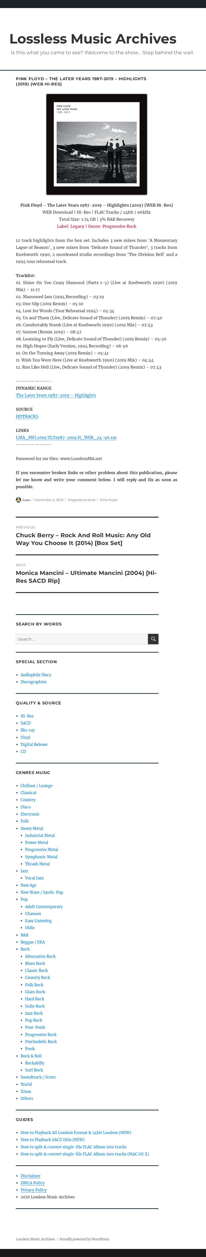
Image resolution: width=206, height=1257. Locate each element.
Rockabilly (34, 1063)
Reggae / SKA (33, 942)
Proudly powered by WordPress (84, 1239)
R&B (24, 935)
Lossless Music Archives (92, 38)
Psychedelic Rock (41, 1041)
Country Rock (37, 977)
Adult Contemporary (44, 906)
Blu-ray (28, 730)
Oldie (30, 927)
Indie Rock (35, 1006)
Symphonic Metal (41, 857)
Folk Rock (34, 984)
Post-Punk (35, 1027)
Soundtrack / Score (38, 1077)
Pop (24, 899)
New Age (28, 885)
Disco (26, 807)
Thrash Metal (37, 864)
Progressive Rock (81, 500)
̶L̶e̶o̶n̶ (26, 500)
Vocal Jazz (34, 878)
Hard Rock (34, 999)
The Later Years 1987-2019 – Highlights (56, 395)
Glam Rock (35, 992)
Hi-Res (27, 716)
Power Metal (36, 842)
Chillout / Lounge (37, 785)
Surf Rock (34, 1070)
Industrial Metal (40, 835)
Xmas (26, 1091)
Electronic (30, 814)
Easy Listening (38, 920)
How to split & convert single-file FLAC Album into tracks (73, 1147)
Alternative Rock (40, 956)
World (26, 1084)
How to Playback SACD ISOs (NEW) (53, 1139)
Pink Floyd (108, 500)
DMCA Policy (32, 1183)
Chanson (33, 913)
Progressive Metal (41, 849)
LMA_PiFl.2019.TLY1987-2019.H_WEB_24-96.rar (66, 437)
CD (23, 751)
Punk (30, 1048)
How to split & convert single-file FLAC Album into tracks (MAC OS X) (85, 1154)
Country (28, 799)
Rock (25, 949)
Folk (25, 821)
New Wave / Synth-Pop (42, 892)
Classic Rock (36, 970)
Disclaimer (30, 1176)
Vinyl (25, 737)
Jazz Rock (34, 1013)
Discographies (33, 682)
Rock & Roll (31, 1056)
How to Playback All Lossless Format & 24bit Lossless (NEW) (76, 1132)
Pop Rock (33, 1020)
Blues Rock (35, 963)
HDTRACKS (27, 416)
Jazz (24, 871)
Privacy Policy (33, 1190)
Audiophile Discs (36, 674)
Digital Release (34, 744)
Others (27, 1098)
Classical (28, 792)
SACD (26, 723)
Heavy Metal (32, 828)
